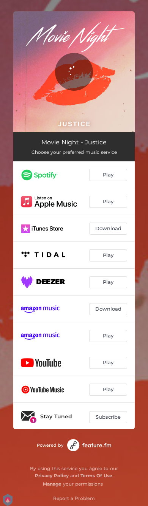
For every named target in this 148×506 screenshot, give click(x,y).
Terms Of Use (96, 475)
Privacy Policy (52, 475)
